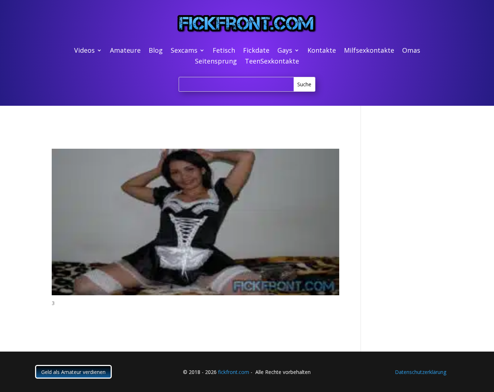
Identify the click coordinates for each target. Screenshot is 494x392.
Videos (84, 51)
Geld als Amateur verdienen (73, 372)
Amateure (125, 51)
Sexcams (184, 51)
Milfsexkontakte (369, 51)
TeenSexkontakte (272, 61)
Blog (156, 51)
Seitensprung (216, 61)
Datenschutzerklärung (420, 372)
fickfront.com (233, 372)
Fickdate (256, 51)
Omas (411, 51)
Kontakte (321, 51)
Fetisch (224, 51)
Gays (284, 51)
